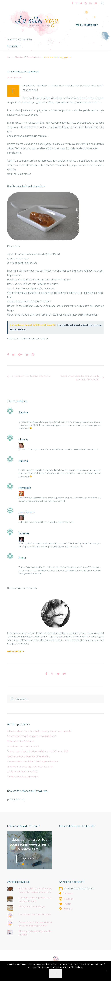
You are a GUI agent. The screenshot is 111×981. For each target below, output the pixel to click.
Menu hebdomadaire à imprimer (22, 771)
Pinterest (67, 909)
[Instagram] (76, 3)
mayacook (25, 487)
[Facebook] (72, 3)
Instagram (69, 898)
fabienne (24, 533)
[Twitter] (81, 3)
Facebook (68, 893)
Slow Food (19, 57)
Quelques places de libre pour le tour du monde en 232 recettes (80, 378)
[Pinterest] (86, 3)
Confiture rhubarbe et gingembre (23, 776)
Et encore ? (13, 46)
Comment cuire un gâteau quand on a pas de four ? (31, 736)
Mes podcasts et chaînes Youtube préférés (28, 756)
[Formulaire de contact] (96, 3)
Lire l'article (36, 859)
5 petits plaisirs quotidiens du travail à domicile (34, 844)
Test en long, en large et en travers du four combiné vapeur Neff (37, 751)
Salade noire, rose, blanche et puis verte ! (31, 376)
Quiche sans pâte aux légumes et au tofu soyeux (30, 766)
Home (9, 57)
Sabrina (23, 412)
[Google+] (90, 3)
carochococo (27, 512)
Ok (55, 974)
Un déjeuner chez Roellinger (20, 741)
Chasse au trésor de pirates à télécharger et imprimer (33, 761)
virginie (23, 439)
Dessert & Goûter (34, 57)
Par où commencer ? (87, 25)
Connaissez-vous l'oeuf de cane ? (23, 746)
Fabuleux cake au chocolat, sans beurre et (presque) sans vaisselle (39, 731)
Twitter (67, 904)
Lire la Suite (14, 651)
